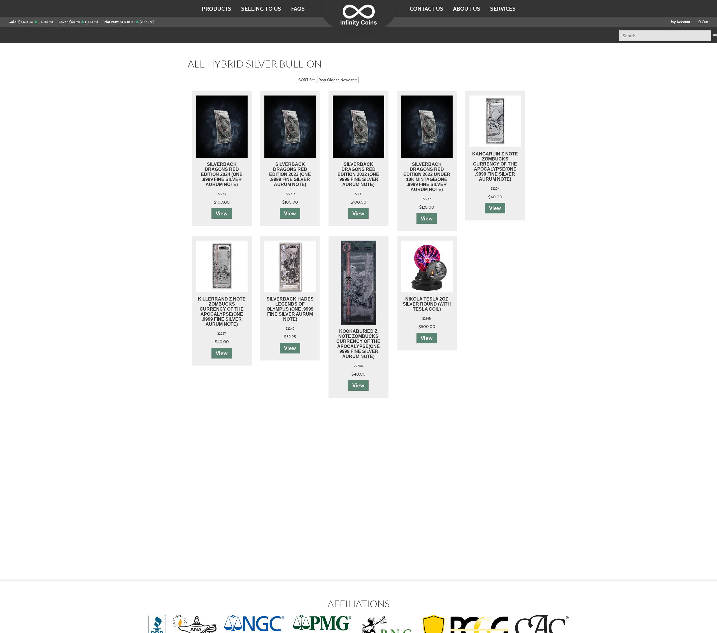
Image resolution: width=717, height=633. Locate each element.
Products (216, 8)
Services (503, 8)
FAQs (298, 8)
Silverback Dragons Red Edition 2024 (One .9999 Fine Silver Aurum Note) (222, 174)
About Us (466, 8)
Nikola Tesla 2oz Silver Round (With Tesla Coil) (427, 304)
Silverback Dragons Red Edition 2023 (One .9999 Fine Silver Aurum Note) (290, 174)
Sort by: (306, 79)
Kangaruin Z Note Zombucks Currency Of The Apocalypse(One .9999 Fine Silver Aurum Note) (495, 166)
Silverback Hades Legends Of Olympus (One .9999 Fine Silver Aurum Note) (290, 309)
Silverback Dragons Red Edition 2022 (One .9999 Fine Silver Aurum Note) (358, 174)
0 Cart (703, 22)
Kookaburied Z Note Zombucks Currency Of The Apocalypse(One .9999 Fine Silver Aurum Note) (358, 344)
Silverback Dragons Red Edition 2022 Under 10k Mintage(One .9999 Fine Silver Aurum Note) (426, 177)
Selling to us (261, 8)
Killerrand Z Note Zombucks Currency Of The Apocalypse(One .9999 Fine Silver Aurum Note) (222, 312)
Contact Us (426, 8)
